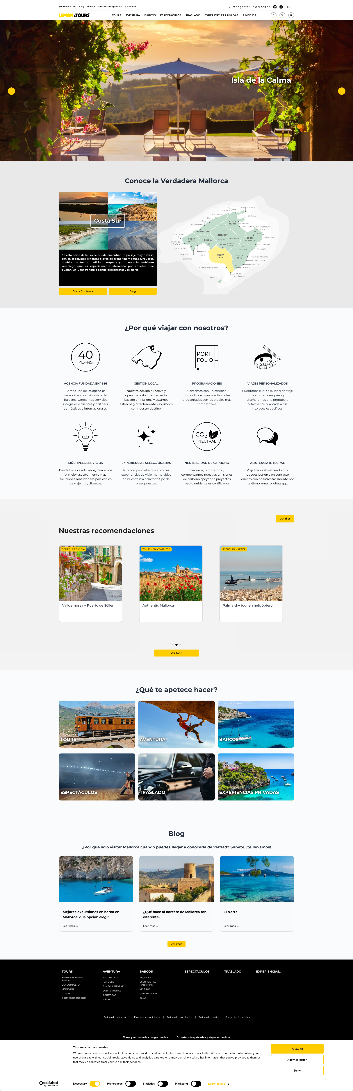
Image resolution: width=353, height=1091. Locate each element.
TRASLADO (193, 15)
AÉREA (107, 999)
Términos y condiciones (147, 1017)
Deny (297, 1070)
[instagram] (275, 7)
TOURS (116, 15)
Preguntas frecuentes (238, 1017)
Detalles (284, 518)
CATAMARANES (149, 993)
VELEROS (145, 989)
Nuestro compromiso (110, 6)
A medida (249, 15)
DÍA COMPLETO (71, 984)
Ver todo (176, 653)
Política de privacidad (115, 1017)
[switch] (130, 1084)
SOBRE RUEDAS (112, 990)
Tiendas (91, 6)
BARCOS (150, 15)
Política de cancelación (179, 1017)
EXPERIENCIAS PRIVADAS (221, 15)
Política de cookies (209, 1017)
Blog (81, 6)
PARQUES (108, 981)
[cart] (282, 15)
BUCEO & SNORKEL (114, 986)
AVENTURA (133, 15)
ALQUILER (145, 977)
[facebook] (281, 7)
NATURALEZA (110, 977)
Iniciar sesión (261, 7)
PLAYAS (66, 993)
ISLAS (143, 998)
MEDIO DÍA (68, 989)
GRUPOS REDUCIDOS (74, 998)
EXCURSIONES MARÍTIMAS (148, 983)
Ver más (176, 944)
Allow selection (297, 1059)
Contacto (130, 6)
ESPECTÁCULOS (170, 15)
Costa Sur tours (83, 291)
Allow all (297, 1048)
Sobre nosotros (67, 6)
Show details (216, 1083)
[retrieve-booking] (291, 15)
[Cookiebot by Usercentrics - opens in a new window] (49, 1084)
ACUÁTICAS (109, 995)
